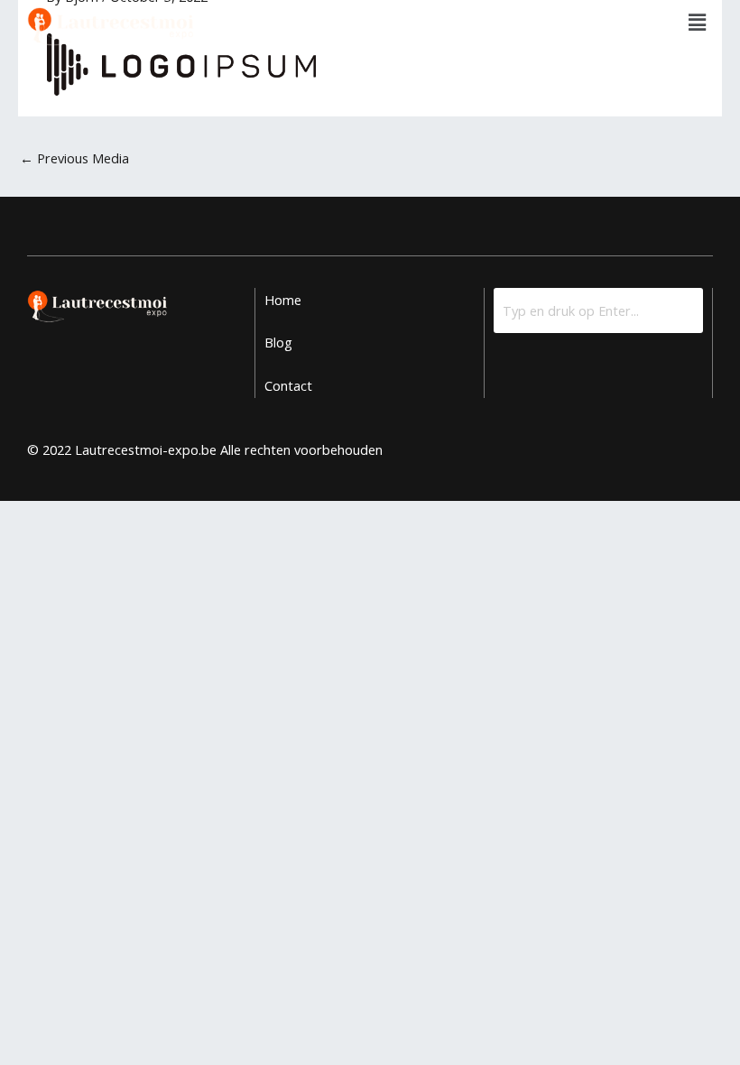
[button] (697, 22)
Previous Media (74, 158)
